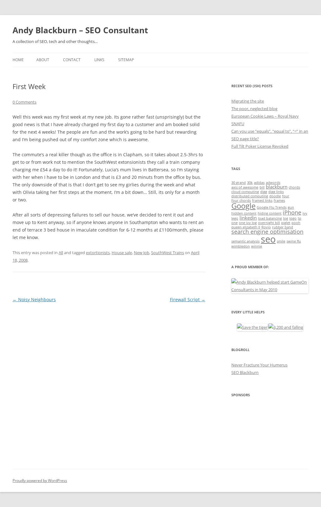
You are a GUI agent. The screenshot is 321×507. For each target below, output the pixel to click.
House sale (122, 252)
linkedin (248, 218)
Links (99, 59)
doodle (275, 196)
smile (281, 241)
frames (279, 200)
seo (268, 239)
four (285, 196)
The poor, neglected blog (254, 108)
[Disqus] (109, 382)
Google (243, 206)
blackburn (276, 187)
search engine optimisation (267, 231)
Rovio (266, 227)
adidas (259, 182)
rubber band (282, 227)
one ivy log (248, 223)
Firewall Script (187, 299)
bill (262, 187)
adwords (273, 182)
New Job (141, 252)
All (61, 252)
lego (234, 218)
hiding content (270, 213)
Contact (72, 59)
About (42, 59)
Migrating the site (247, 101)
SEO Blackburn (245, 372)
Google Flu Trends (272, 207)
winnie (256, 246)
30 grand (238, 182)
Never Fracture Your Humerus (259, 365)
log (285, 218)
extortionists (98, 252)
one (234, 223)
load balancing (270, 218)
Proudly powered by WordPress (40, 480)
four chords (241, 200)
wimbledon (240, 246)
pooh (296, 223)
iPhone (292, 212)
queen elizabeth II (245, 227)
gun (291, 207)
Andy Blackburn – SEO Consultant (80, 30)
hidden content (243, 213)
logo (293, 218)
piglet (285, 223)
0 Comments (24, 102)
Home (18, 59)
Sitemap (126, 59)
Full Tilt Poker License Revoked (259, 146)
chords (294, 187)
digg (263, 191)
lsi (299, 218)
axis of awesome (244, 187)
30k (250, 182)
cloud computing (245, 191)
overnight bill (269, 223)
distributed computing (249, 196)
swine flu (294, 241)
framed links (262, 200)
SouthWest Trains (167, 252)
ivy (305, 213)
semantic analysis (245, 241)
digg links (276, 191)
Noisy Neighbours (34, 299)
